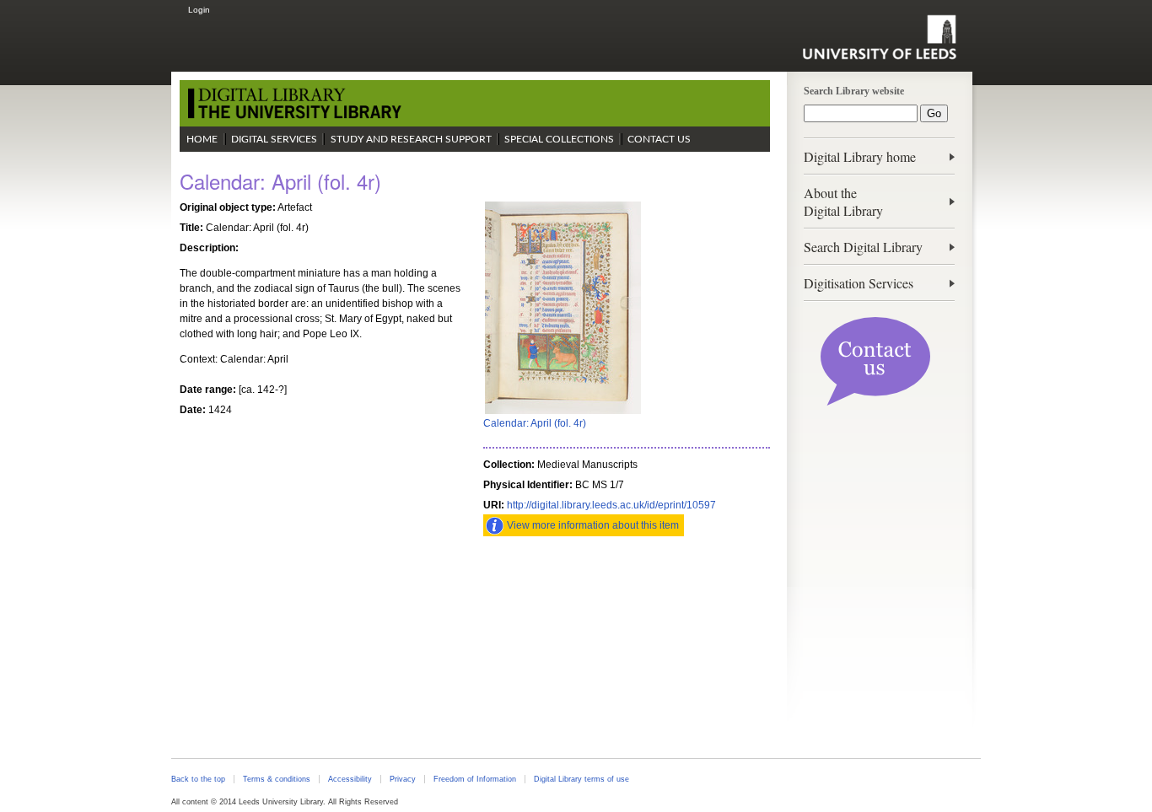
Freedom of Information (474, 779)
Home (202, 139)
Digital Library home (860, 156)
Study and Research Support (411, 139)
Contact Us (659, 139)
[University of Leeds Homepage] (879, 37)
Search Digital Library (863, 246)
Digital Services (274, 139)
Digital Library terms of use (581, 779)
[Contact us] (875, 402)
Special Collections (559, 139)
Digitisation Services (858, 283)
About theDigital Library (843, 201)
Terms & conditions (276, 779)
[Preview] (563, 412)
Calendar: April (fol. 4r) (534, 423)
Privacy (403, 779)
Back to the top (198, 779)
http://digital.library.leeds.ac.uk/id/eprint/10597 (611, 505)
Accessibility (350, 779)
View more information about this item (593, 525)
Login (199, 9)
